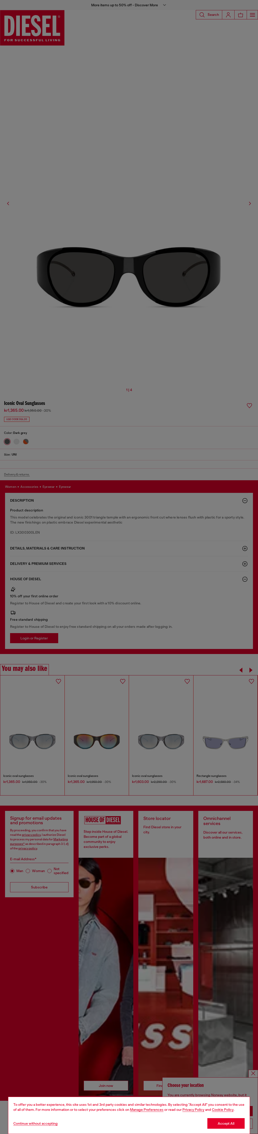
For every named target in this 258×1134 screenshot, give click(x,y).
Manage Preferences (147, 1110)
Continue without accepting (35, 1123)
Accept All (226, 1123)
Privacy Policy (193, 1110)
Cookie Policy (223, 1110)
